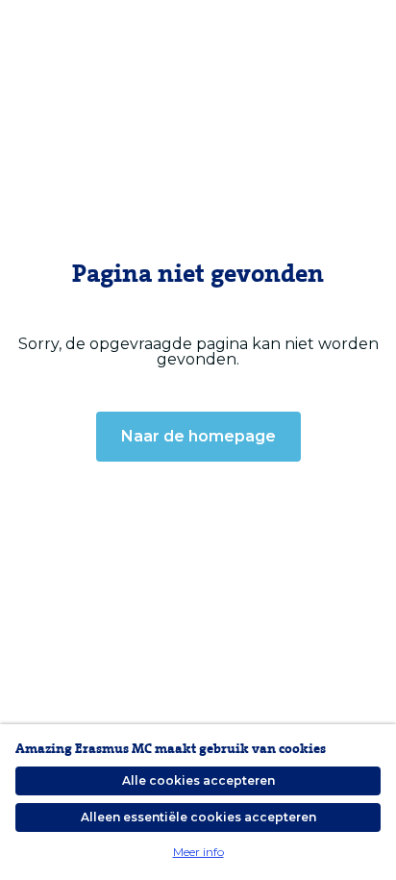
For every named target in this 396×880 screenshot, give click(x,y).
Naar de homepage (198, 436)
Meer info (198, 851)
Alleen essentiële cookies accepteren (198, 817)
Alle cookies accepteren (198, 780)
